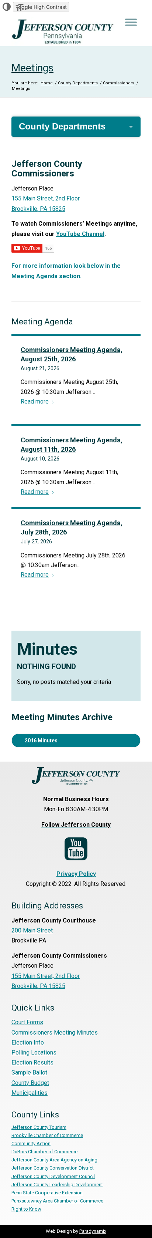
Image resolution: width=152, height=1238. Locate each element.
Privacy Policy (76, 873)
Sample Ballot (29, 1072)
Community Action (31, 1143)
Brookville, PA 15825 (38, 985)
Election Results (32, 1062)
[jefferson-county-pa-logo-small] (63, 31)
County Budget (30, 1082)
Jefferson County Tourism (38, 1127)
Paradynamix (92, 1231)
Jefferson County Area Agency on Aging (54, 1160)
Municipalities (29, 1092)
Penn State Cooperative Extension (47, 1192)
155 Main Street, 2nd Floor (45, 975)
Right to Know (26, 1209)
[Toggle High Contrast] (6, 7)
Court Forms (27, 1022)
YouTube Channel (80, 233)
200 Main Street (32, 930)
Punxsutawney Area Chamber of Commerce (57, 1201)
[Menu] (131, 22)
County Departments (62, 126)
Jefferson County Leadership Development (57, 1184)
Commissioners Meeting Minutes (54, 1032)
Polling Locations (33, 1052)
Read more (35, 401)
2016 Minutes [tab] (41, 740)
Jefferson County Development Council (53, 1176)
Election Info (27, 1042)
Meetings (32, 68)
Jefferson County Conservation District (52, 1168)
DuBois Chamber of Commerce (44, 1151)
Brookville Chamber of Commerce (47, 1135)
